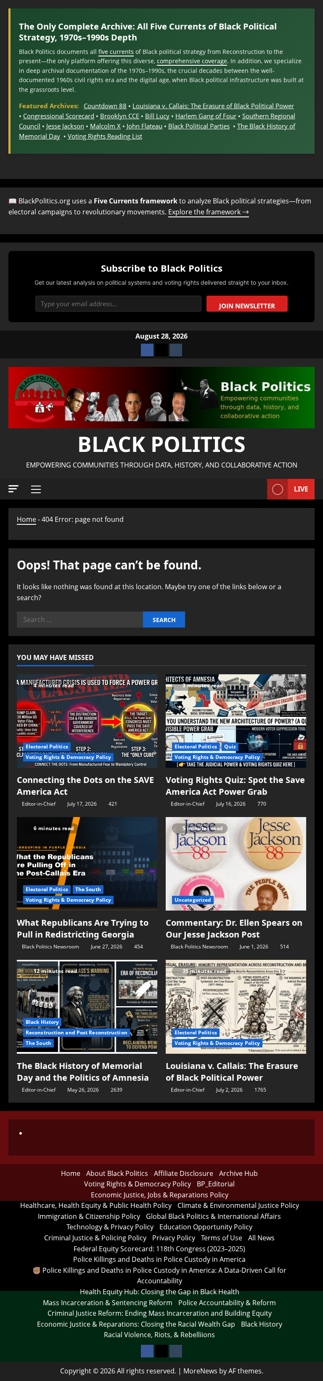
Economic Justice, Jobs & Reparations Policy (159, 1194)
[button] (13, 488)
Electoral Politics (47, 746)
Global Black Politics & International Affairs (213, 1216)
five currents (116, 52)
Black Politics (161, 444)
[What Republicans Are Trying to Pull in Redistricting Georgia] (87, 864)
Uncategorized (193, 899)
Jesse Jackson (65, 126)
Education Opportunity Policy (205, 1226)
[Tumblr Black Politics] (175, 350)
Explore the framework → (208, 211)
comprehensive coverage (192, 61)
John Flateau (144, 126)
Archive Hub (238, 1173)
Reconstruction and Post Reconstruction (76, 1032)
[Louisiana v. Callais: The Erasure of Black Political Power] (236, 1007)
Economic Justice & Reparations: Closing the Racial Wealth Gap (136, 1324)
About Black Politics (117, 1173)
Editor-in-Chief (39, 803)
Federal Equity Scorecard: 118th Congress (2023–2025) (159, 1248)
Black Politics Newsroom (50, 946)
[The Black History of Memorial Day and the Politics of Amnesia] (87, 1007)
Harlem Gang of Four (205, 116)
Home (26, 519)
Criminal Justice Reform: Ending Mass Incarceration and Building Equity (160, 1313)
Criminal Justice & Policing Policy (95, 1237)
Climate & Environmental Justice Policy (238, 1205)
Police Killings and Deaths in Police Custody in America (159, 1259)
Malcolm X (105, 126)
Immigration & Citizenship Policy (89, 1216)
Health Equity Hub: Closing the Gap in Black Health (159, 1291)
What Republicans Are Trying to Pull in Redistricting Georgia (82, 928)
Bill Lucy (157, 116)
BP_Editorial (216, 1184)
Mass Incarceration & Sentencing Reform (107, 1302)
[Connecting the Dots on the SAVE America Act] (87, 721)
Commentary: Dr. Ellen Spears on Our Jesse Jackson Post (234, 928)
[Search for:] (80, 620)
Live (301, 489)
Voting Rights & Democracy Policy (68, 757)
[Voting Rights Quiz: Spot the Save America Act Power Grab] (236, 721)
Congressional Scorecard (58, 116)
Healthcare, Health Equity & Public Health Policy (96, 1205)
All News (261, 1237)
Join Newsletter (247, 306)
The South (88, 889)
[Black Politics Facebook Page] (147, 350)
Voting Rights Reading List (105, 136)
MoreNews (200, 1371)
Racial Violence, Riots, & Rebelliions (159, 1334)
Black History (42, 1022)
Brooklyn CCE (119, 116)
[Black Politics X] (161, 350)
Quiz (230, 746)
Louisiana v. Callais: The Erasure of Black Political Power (213, 106)
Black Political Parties (199, 126)
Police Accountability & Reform (227, 1302)
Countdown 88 (105, 106)
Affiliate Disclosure (183, 1173)
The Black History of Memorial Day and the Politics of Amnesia (83, 1071)
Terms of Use (221, 1237)
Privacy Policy (173, 1237)
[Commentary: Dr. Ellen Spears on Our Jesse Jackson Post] (236, 864)
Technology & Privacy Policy (110, 1226)
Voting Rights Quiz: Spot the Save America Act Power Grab (235, 785)
